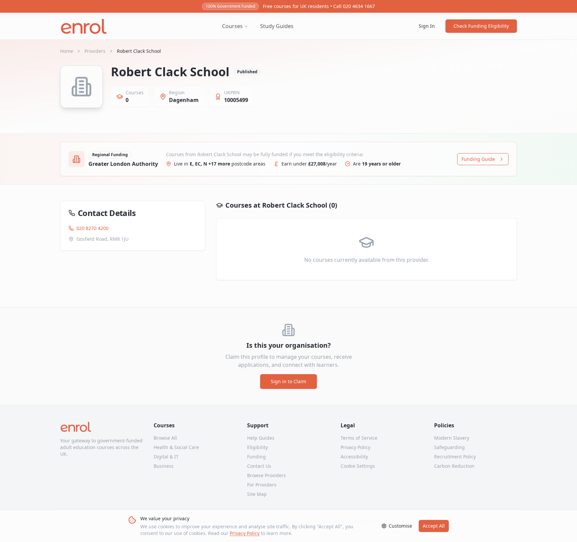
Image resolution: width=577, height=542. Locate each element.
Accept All (434, 526)
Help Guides (260, 438)
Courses (232, 26)
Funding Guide (478, 159)
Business (164, 466)
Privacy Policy (244, 533)
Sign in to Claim (288, 381)
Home (66, 51)
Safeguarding (449, 447)
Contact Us (259, 466)
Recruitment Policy (455, 456)
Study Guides (277, 26)
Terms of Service (359, 438)
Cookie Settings (358, 466)
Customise (400, 526)
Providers (95, 51)
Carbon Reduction (454, 466)
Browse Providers (266, 475)
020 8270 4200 (92, 228)
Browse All (165, 438)
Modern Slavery (451, 438)
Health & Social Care (176, 447)
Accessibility (354, 456)
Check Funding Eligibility (481, 26)
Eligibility (257, 447)
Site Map (257, 494)
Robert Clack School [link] (139, 51)
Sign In (427, 26)
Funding (256, 456)
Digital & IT (166, 456)
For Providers (261, 484)
